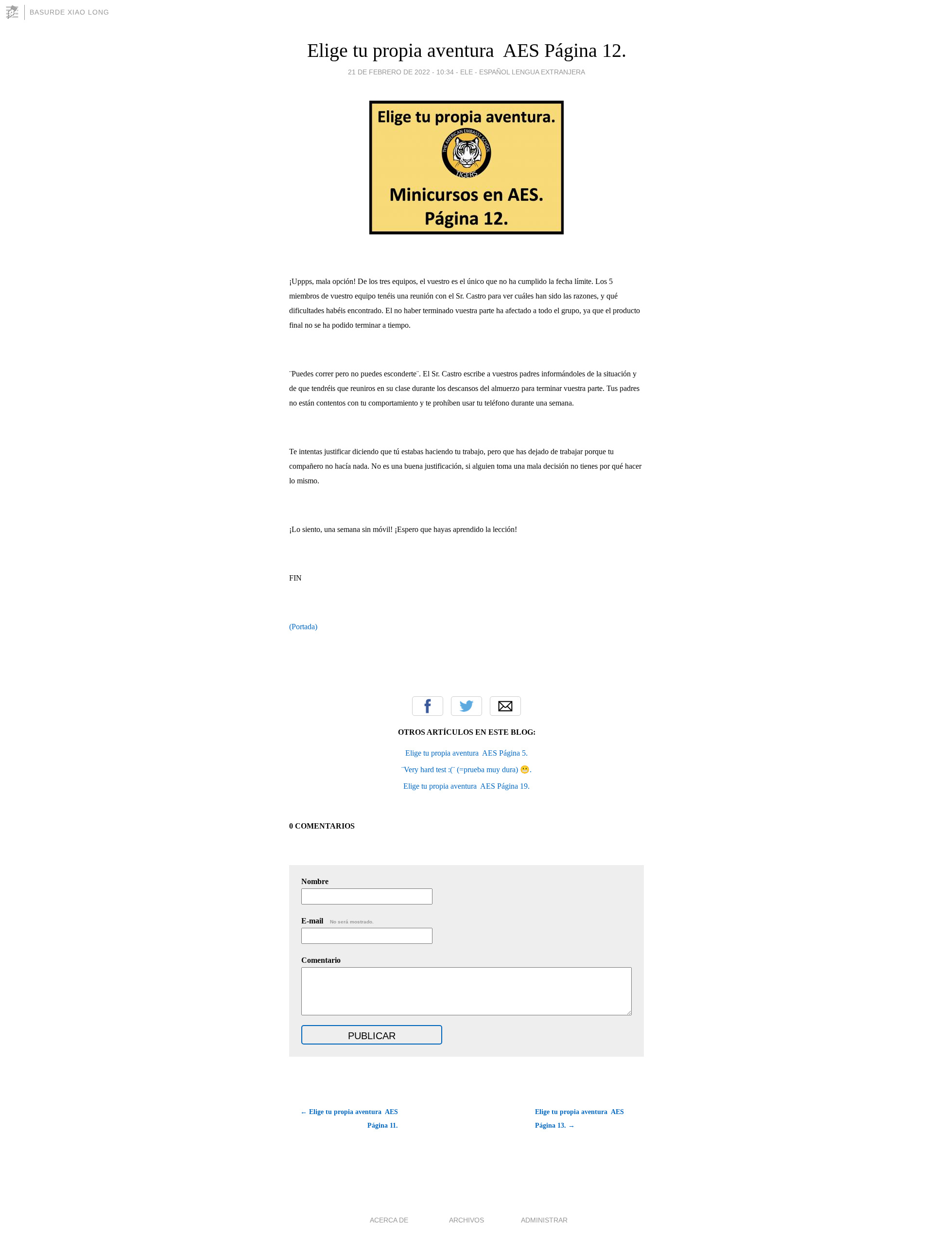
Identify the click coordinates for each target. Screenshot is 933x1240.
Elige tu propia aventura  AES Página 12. (466, 50)
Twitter (466, 706)
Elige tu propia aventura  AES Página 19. (466, 786)
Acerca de (389, 1220)
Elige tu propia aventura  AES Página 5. (466, 753)
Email (505, 706)
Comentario (321, 960)
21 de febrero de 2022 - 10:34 (401, 72)
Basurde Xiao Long (69, 12)
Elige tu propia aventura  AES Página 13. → (579, 1118)
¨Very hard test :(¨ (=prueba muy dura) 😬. (466, 769)
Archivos (466, 1220)
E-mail (337, 921)
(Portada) (303, 626)
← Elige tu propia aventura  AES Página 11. (349, 1118)
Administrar (544, 1220)
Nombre (314, 881)
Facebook (427, 706)
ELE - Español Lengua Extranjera (522, 72)
